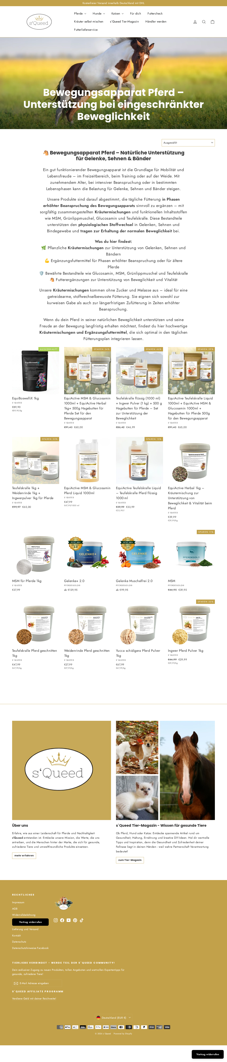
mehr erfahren (24, 855)
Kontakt (16, 935)
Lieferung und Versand (25, 929)
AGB (14, 909)
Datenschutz (19, 942)
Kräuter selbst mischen (88, 21)
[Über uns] (61, 770)
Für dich (135, 13)
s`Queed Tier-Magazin (124, 21)
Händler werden (155, 21)
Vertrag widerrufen (30, 922)
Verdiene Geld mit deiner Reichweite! (34, 998)
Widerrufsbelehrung (24, 915)
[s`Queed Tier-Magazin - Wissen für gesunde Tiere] (165, 770)
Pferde (79, 13)
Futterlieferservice (86, 30)
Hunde (97, 13)
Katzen (116, 13)
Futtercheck (155, 13)
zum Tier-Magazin (130, 860)
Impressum (18, 902)
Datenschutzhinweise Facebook (30, 948)
